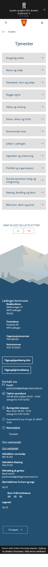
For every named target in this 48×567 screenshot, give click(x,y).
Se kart (10, 313)
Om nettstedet (10, 448)
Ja (18, 231)
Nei (29, 231)
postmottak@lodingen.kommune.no (24, 388)
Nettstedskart (13, 427)
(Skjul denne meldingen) (35, 551)
